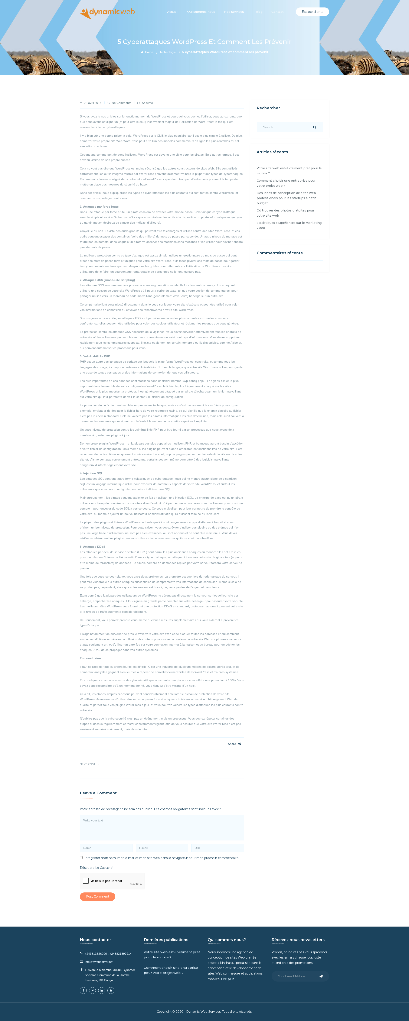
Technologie (168, 52)
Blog (258, 12)
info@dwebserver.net (99, 961)
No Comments (121, 102)
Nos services (234, 12)
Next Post (87, 764)
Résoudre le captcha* (96, 868)
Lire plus (227, 979)
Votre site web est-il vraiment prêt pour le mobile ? (172, 954)
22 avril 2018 (92, 102)
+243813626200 (96, 953)
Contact (277, 12)
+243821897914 (120, 953)
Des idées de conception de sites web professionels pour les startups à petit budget (286, 198)
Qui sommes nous (201, 12)
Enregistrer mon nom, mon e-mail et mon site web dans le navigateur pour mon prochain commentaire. (161, 858)
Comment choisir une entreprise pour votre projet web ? (171, 970)
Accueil (172, 12)
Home (148, 52)
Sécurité (147, 102)
